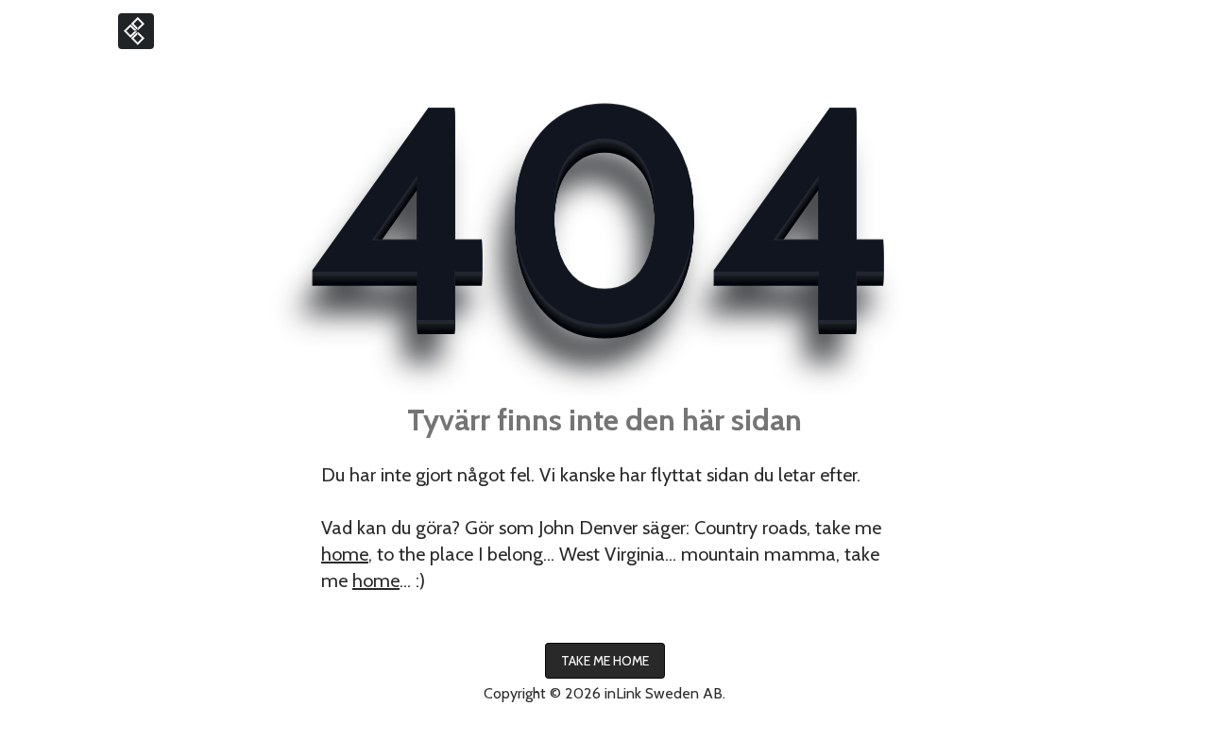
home (344, 554)
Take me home (605, 660)
